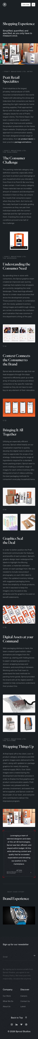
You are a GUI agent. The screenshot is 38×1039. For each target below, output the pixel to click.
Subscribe (34, 956)
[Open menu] (33, 4)
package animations (23, 142)
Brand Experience (16, 899)
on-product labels (25, 139)
